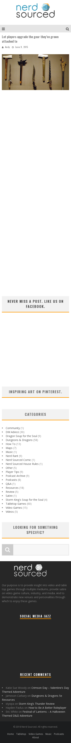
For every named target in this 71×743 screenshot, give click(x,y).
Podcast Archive (15, 476)
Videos (10, 511)
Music (9, 452)
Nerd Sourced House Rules (22, 464)
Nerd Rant (12, 456)
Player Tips (12, 472)
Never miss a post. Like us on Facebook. (36, 304)
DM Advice (12, 432)
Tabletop (21, 734)
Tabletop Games (16, 503)
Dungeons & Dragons (19, 440)
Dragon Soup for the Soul (21, 436)
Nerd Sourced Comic (18, 460)
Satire (9, 495)
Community (13, 428)
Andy (7, 47)
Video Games (14, 507)
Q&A (9, 484)
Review (10, 492)
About (35, 737)
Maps (9, 448)
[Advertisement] (35, 354)
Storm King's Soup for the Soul (24, 499)
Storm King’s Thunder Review (37, 703)
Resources (12, 488)
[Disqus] (35, 147)
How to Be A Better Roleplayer (47, 707)
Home (10, 734)
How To (11, 444)
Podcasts (11, 480)
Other (9, 468)
